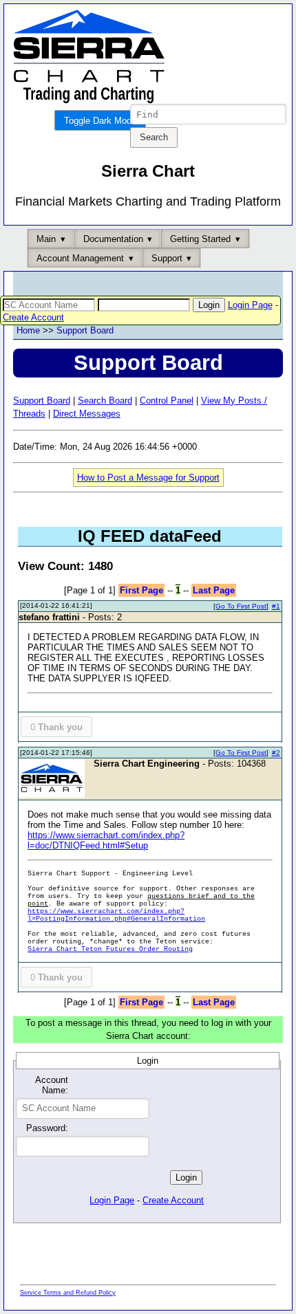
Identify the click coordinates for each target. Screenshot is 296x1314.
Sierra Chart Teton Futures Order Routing (110, 949)
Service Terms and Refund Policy (68, 1292)
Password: (47, 1128)
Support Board (85, 330)
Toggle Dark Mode (100, 121)
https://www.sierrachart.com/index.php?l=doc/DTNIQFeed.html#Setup (106, 840)
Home (28, 330)
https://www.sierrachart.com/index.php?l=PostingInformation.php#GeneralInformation (116, 915)
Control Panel (166, 400)
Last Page (214, 590)
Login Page (250, 305)
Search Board (105, 400)
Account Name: (51, 1085)
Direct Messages (86, 413)
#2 (276, 752)
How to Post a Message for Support (148, 477)
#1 (276, 606)
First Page (141, 590)
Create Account (33, 317)
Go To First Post (240, 606)
